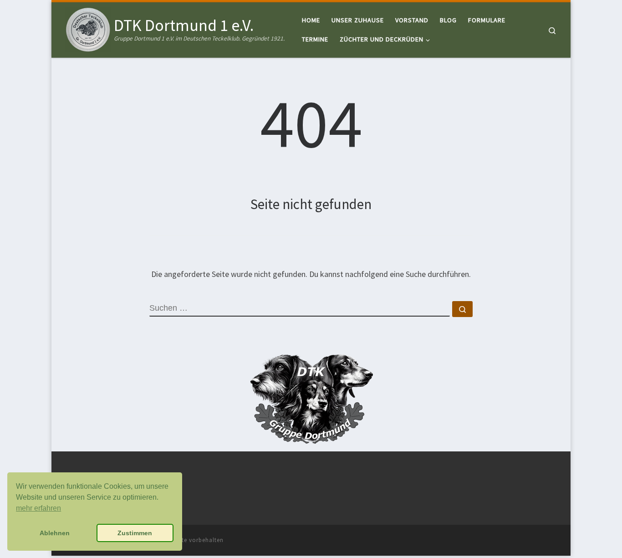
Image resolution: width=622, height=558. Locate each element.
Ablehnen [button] (55, 533)
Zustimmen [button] (134, 533)
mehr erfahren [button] (38, 508)
